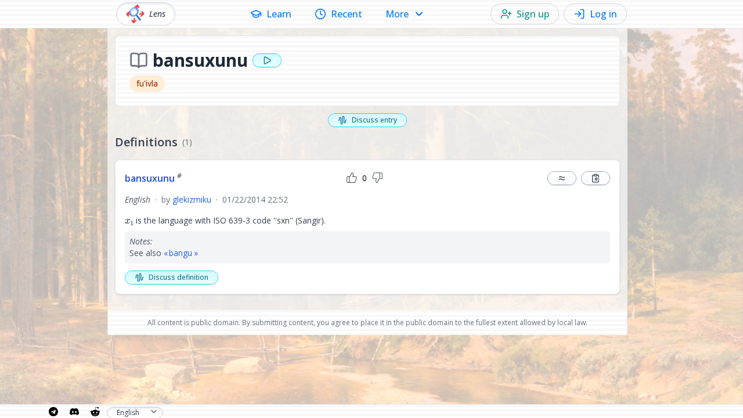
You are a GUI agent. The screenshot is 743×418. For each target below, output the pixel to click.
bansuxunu (153, 178)
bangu (180, 252)
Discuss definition (178, 277)
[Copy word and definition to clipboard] (595, 178)
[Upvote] (352, 178)
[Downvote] (377, 178)
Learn (278, 14)
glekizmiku (191, 199)
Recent (346, 14)
